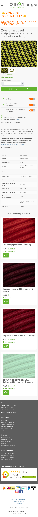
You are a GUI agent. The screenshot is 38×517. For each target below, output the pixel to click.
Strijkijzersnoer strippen (8, 453)
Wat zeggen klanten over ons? (13, 466)
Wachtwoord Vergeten (8, 445)
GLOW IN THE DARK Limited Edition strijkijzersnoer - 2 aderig (18, 381)
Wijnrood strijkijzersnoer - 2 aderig (19, 335)
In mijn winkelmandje (20, 89)
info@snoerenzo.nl (10, 412)
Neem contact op (8, 403)
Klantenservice (5, 437)
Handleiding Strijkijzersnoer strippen (13, 144)
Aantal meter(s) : (6, 80)
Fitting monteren (6, 461)
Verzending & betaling (7, 424)
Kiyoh (18, 119)
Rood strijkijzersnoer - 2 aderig (17, 245)
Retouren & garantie (7, 426)
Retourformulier (6, 441)
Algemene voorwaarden (18, 499)
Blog (2, 430)
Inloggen (3, 443)
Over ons (4, 420)
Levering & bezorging (7, 422)
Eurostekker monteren (7, 455)
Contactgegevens (6, 439)
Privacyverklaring (18, 501)
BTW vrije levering (6, 428)
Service (4, 435)
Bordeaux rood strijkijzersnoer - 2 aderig (18, 290)
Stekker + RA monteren (8, 457)
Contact (19, 503)
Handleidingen (7, 450)
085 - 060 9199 (12, 405)
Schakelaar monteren (7, 459)
